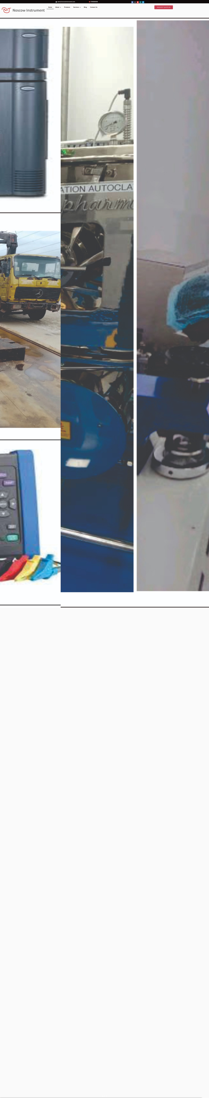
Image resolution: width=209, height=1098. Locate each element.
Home (50, 7)
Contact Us (93, 7)
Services (76, 7)
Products (67, 7)
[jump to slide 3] (106, 1096)
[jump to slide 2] (104, 1096)
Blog (85, 7)
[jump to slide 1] (102, 1096)
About (57, 7)
